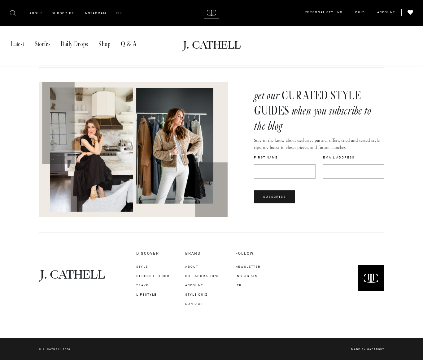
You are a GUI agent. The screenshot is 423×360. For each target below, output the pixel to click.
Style (142, 267)
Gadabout (375, 349)
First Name (266, 157)
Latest (17, 44)
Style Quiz (196, 295)
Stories (42, 44)
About (35, 13)
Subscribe (63, 13)
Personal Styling (324, 12)
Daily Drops (74, 44)
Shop (104, 44)
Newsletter (248, 267)
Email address (339, 157)
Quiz (360, 12)
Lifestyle (146, 295)
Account (386, 12)
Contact (194, 304)
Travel (143, 285)
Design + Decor (153, 276)
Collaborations (202, 276)
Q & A (128, 44)
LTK (119, 13)
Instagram (95, 13)
